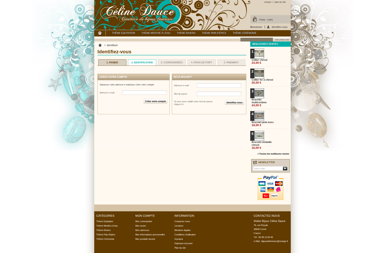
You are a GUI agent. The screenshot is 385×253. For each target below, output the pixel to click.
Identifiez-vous (280, 27)
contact (267, 2)
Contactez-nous (182, 221)
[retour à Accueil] (100, 45)
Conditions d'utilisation (185, 234)
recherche (282, 39)
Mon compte (145, 215)
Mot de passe (180, 94)
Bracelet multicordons (259, 102)
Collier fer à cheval (262, 81)
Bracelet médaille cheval (262, 145)
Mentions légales (182, 230)
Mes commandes (143, 221)
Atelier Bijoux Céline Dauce (138, 12)
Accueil (100, 33)
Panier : (266, 19)
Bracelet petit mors (263, 124)
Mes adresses (142, 230)
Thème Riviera (186, 33)
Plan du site (180, 248)
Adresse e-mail (107, 92)
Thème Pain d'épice (214, 33)
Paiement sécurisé (183, 243)
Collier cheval (259, 61)
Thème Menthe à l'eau (156, 33)
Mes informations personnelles (150, 234)
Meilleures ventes (265, 44)
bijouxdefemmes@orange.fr (274, 241)
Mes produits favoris (145, 239)
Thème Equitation (123, 33)
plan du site (280, 2)
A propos (178, 239)
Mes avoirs (140, 226)
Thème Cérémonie (244, 33)
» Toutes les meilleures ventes (273, 154)
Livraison (178, 226)
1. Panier (112, 62)
